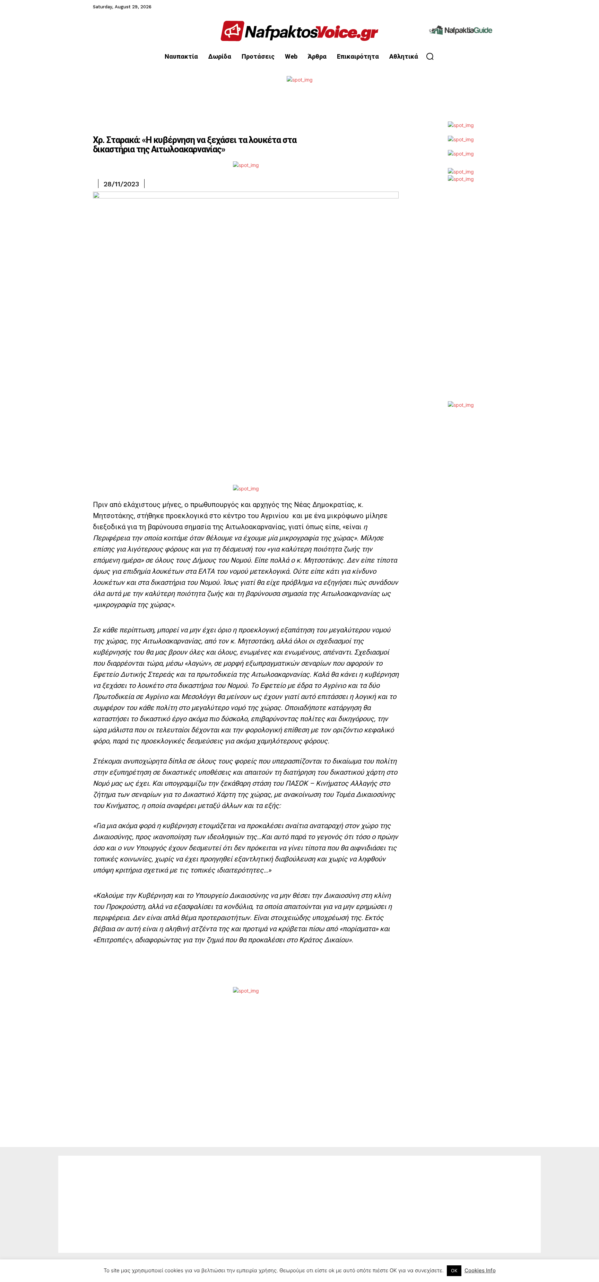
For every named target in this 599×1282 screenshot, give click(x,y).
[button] (430, 56)
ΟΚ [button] (454, 1270)
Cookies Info (480, 1270)
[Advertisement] (460, 297)
